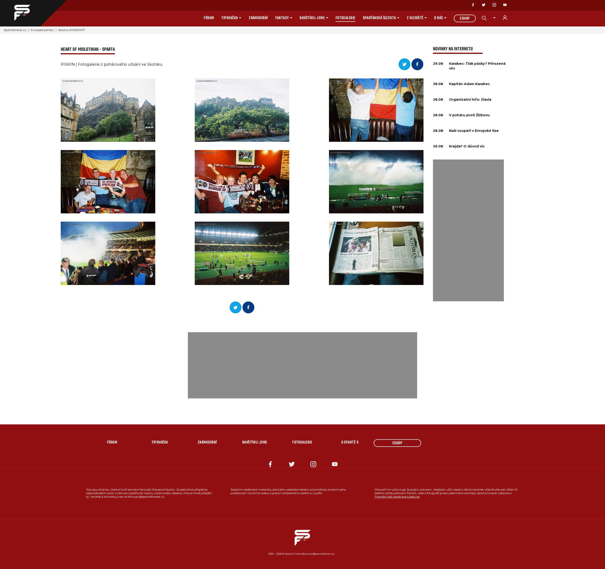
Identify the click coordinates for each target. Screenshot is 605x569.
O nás (438, 18)
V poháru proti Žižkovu (469, 115)
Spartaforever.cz (15, 30)
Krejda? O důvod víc (467, 146)
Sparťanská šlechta (379, 18)
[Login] (507, 18)
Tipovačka (229, 18)
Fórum (209, 18)
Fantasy (282, 18)
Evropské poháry (42, 30)
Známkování (258, 18)
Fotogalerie (345, 18)
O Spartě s (350, 443)
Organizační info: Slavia (470, 99)
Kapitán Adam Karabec (469, 84)
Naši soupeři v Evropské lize (474, 131)
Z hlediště (415, 18)
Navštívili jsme (312, 18)
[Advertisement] (468, 230)
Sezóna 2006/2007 (71, 30)
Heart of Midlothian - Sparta (88, 49)
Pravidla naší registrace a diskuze (397, 496)
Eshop (465, 19)
